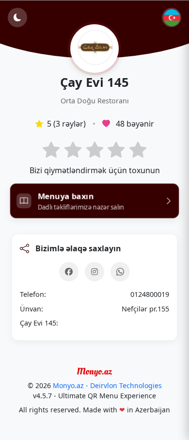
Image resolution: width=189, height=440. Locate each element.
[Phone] (120, 271)
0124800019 (149, 294)
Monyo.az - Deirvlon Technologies (107, 385)
